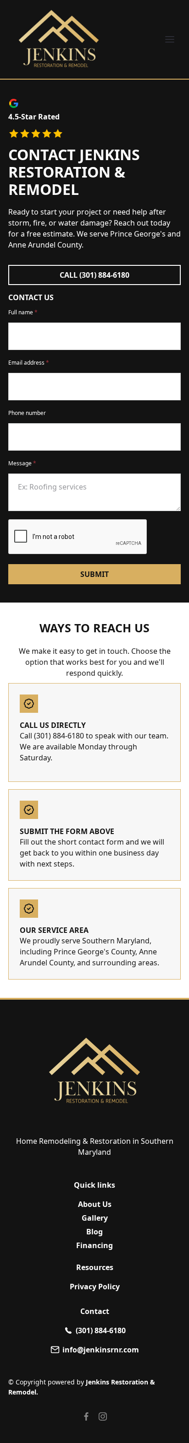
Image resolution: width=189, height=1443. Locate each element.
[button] (170, 39)
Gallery (95, 1218)
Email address (28, 362)
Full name (23, 312)
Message (22, 463)
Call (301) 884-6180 (94, 275)
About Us (94, 1204)
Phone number (27, 413)
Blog (94, 1232)
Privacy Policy (95, 1286)
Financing (94, 1245)
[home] (58, 39)
